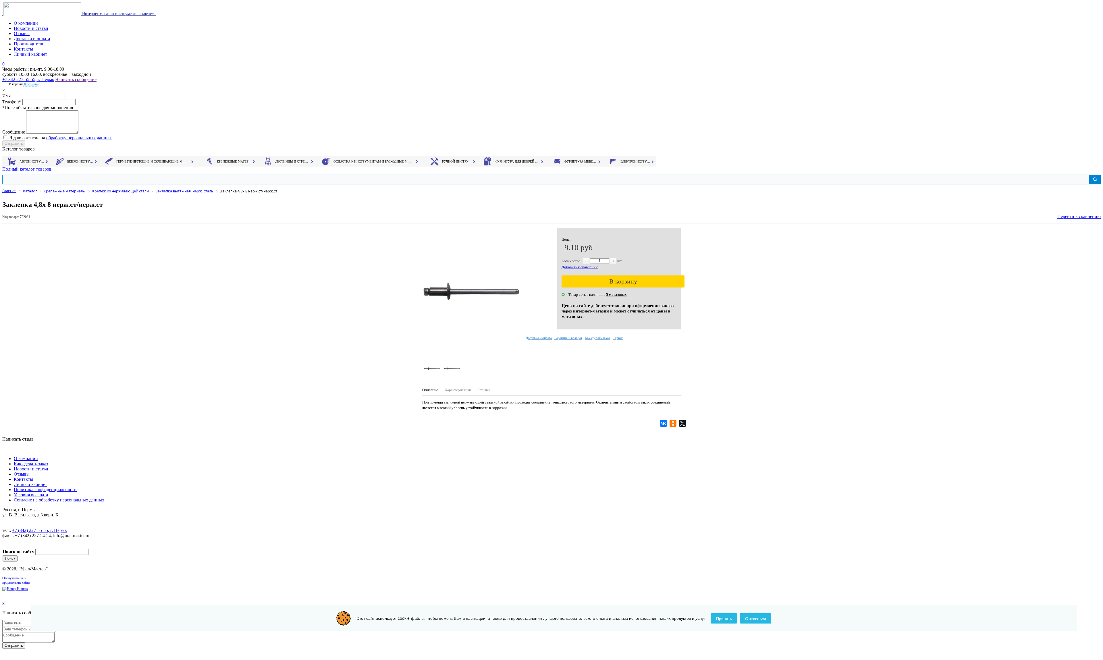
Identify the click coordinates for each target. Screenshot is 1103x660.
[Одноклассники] (674, 423)
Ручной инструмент (457, 161)
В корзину (623, 281)
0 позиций (30, 84)
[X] (683, 423)
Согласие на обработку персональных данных (59, 499)
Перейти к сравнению (1079, 216)
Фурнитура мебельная (580, 161)
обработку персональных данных (79, 137)
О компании (26, 23)
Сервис (618, 338)
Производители (29, 43)
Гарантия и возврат (568, 338)
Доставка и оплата (32, 38)
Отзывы (22, 33)
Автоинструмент (32, 161)
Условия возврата (31, 494)
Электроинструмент (635, 161)
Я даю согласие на (60, 137)
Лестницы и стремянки (292, 161)
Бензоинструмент (80, 161)
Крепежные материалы (234, 161)
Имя (6, 95)
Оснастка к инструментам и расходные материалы (372, 161)
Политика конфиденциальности (45, 489)
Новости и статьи (31, 28)
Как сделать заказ (597, 338)
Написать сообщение (76, 79)
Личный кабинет (30, 54)
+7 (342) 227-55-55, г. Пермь (39, 530)
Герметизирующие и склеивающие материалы (151, 161)
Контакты (23, 49)
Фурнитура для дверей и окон (517, 161)
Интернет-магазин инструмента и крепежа (118, 13)
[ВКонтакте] (664, 423)
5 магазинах (616, 294)
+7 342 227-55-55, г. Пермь (28, 79)
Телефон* (11, 101)
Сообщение (13, 132)
